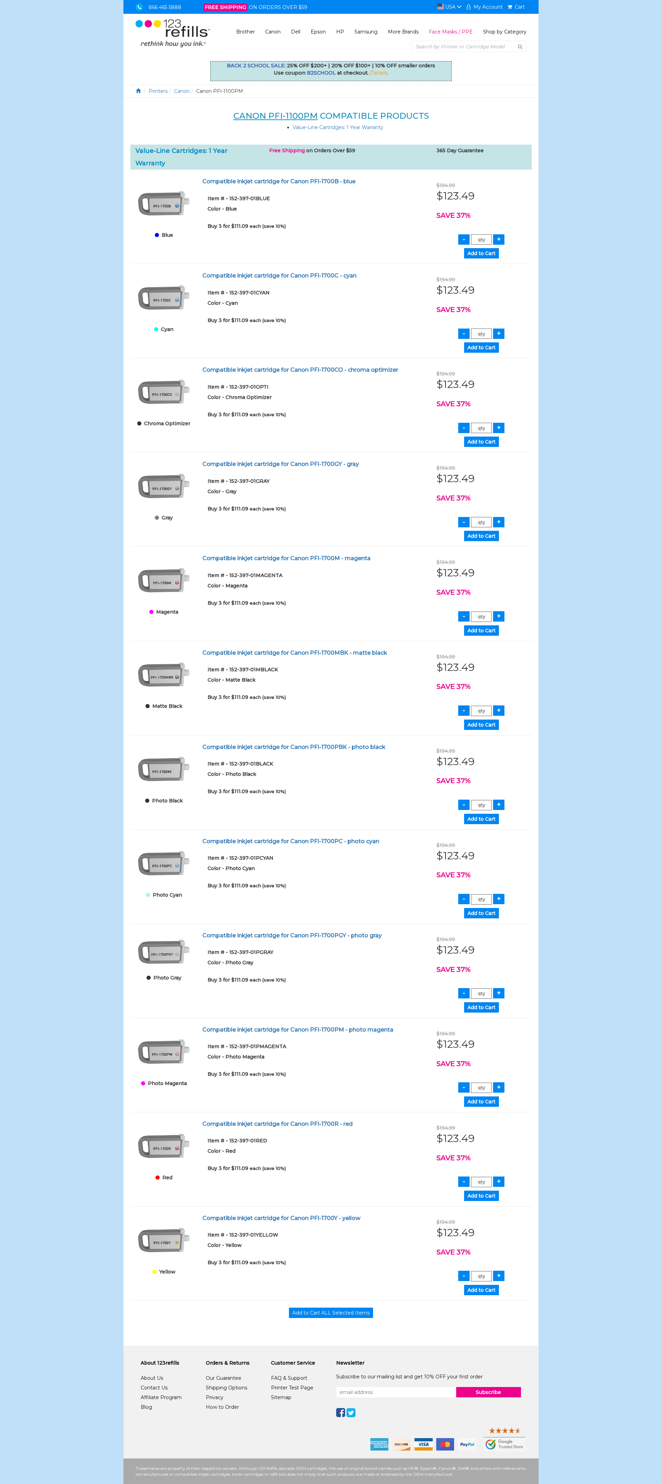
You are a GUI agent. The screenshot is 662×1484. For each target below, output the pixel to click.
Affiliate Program (161, 1397)
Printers (158, 91)
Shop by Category (504, 32)
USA (450, 7)
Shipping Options (226, 1388)
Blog (146, 1407)
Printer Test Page (292, 1388)
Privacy (214, 1397)
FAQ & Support (289, 1378)
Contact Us (154, 1388)
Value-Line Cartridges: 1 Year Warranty (338, 127)
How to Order (222, 1407)
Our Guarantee (223, 1378)
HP (340, 32)
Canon (273, 32)
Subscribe (488, 1392)
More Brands (403, 32)
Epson (318, 32)
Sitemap (281, 1397)
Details (378, 73)
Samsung (366, 32)
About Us (152, 1378)
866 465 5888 (165, 7)
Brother (245, 32)
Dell (295, 32)
